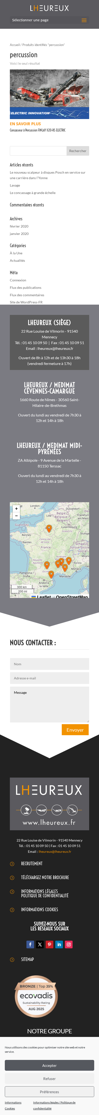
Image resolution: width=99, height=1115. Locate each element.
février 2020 (19, 226)
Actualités (17, 260)
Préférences (49, 1092)
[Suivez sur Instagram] (69, 944)
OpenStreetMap (72, 597)
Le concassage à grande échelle (33, 193)
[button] (49, 528)
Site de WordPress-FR (26, 302)
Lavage (15, 185)
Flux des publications (25, 287)
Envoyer (75, 730)
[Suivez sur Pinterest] (49, 944)
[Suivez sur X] (40, 944)
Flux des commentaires (27, 295)
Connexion (18, 280)
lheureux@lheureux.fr (55, 348)
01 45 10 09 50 (35, 342)
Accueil (15, 45)
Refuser (49, 1078)
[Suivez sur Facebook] (30, 944)
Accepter (49, 1065)
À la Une (16, 253)
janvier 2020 (19, 234)
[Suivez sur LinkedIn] (59, 944)
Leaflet (43, 597)
